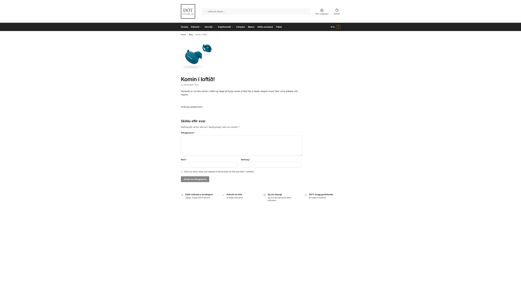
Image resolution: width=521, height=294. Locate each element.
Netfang (245, 159)
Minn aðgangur (321, 14)
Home (183, 35)
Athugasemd (188, 132)
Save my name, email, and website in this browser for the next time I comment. (219, 171)
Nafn (184, 159)
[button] (335, 27)
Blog (191, 35)
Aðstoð (337, 14)
